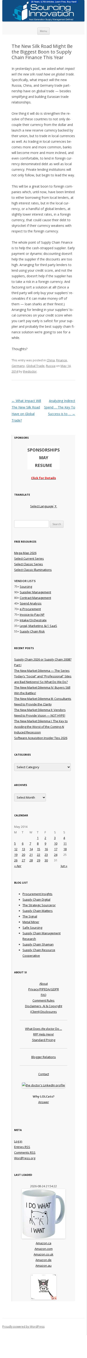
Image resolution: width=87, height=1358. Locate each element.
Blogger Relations (43, 1057)
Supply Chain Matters (38, 911)
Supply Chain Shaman (38, 944)
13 (23, 849)
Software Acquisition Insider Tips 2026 (40, 738)
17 (55, 849)
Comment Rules (43, 1000)
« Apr (17, 866)
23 (46, 855)
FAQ (43, 995)
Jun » (64, 866)
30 (46, 860)
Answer (43, 1102)
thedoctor (30, 371)
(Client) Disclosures (43, 1012)
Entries (22, 1147)
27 (23, 860)
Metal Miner (31, 922)
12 (15, 849)
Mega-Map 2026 (25, 553)
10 (55, 843)
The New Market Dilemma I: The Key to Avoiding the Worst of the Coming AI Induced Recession (41, 726)
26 (15, 860)
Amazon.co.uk (43, 1254)
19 (15, 855)
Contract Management (35, 598)
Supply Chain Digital (36, 899)
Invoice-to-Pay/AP (32, 614)
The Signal (30, 916)
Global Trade (35, 366)
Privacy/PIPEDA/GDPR (43, 989)
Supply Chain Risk (32, 631)
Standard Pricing (43, 1040)
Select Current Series (29, 558)
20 (23, 855)
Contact (43, 1074)
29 (38, 860)
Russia (50, 366)
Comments (24, 1152)
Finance (61, 360)
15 (38, 849)
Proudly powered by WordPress (23, 1327)
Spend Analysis (31, 603)
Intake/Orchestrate (33, 620)
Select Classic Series (28, 564)
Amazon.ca (43, 1243)
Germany (18, 366)
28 (31, 860)
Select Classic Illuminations (33, 570)
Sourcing (26, 586)
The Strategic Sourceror (39, 905)
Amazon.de (43, 1260)
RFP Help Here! (43, 1034)
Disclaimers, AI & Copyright (43, 1006)
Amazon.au (43, 1265)
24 (55, 855)
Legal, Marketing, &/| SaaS (38, 626)
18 (65, 849)
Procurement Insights (37, 894)
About (43, 983)
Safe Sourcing (32, 927)
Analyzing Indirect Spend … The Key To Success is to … (59, 407)
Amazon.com (44, 1249)
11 (65, 843)
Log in (18, 1141)
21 (31, 855)
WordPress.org (24, 1158)
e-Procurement (30, 609)
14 (31, 849)
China (51, 360)
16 (46, 849)
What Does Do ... (43, 1029)
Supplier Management (35, 592)
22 (38, 855)
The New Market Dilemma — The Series (42, 670)
